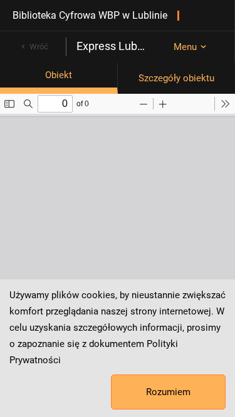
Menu (185, 47)
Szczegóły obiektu (176, 78)
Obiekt (58, 75)
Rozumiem (168, 392)
